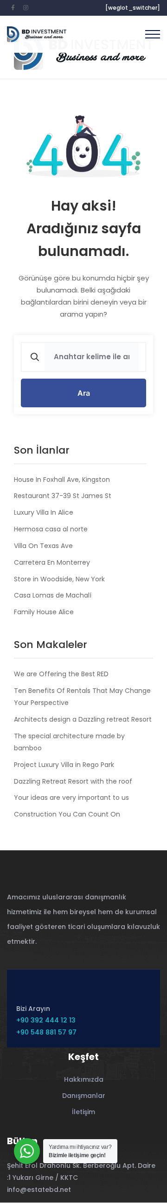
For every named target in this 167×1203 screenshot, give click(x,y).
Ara (83, 393)
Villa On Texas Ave (43, 545)
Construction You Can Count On (67, 814)
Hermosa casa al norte (51, 529)
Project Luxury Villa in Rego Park (64, 764)
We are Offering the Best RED (61, 674)
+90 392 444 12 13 (46, 1020)
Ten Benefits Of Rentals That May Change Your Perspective (82, 696)
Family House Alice (44, 612)
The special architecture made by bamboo (69, 742)
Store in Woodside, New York (59, 579)
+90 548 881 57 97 (46, 1032)
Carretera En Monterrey (52, 562)
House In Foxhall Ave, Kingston (62, 479)
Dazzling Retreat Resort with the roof (73, 781)
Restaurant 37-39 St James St (62, 495)
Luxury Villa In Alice (43, 512)
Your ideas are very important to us (71, 797)
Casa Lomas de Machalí (52, 595)
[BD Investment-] (36, 34)
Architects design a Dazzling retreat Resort (83, 719)
